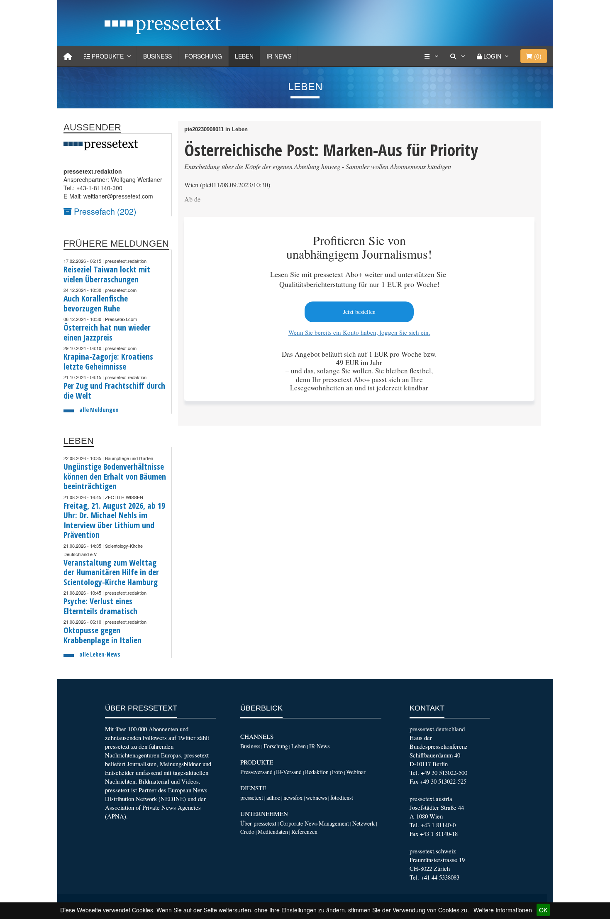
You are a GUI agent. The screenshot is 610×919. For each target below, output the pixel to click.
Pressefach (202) (104, 211)
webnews (316, 797)
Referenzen (304, 832)
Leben (244, 56)
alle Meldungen (99, 410)
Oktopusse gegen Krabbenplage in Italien (102, 635)
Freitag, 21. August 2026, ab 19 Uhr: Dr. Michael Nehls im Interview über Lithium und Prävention (114, 520)
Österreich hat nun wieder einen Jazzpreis (107, 332)
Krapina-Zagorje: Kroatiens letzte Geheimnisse (108, 361)
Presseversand (256, 772)
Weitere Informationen (502, 910)
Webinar (356, 772)
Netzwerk (363, 823)
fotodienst (341, 797)
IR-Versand (289, 772)
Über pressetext (258, 823)
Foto (337, 772)
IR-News (278, 56)
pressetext (251, 797)
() (537, 56)
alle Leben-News (99, 654)
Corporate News (298, 823)
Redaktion (317, 772)
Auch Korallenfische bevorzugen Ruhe (95, 303)
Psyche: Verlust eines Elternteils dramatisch (100, 606)
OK (543, 910)
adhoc (273, 797)
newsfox (293, 797)
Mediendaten (273, 832)
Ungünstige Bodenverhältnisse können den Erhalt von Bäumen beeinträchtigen (114, 476)
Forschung (203, 56)
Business (157, 56)
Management (334, 823)
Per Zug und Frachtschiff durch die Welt (114, 390)
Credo (247, 832)
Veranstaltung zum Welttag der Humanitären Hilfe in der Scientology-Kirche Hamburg (111, 572)
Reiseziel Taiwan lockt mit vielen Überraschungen (106, 274)
